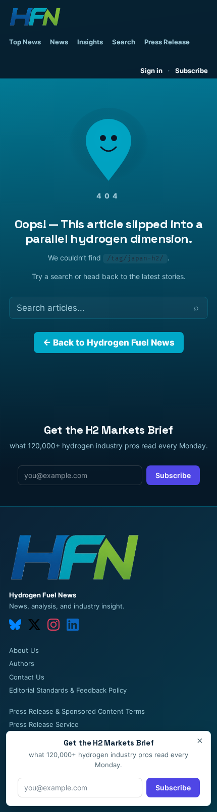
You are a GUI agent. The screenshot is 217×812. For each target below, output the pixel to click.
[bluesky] (15, 625)
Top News (25, 42)
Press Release (167, 42)
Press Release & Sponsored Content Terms (77, 711)
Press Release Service (44, 724)
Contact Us (26, 677)
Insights (90, 42)
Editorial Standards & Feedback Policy (68, 690)
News (59, 42)
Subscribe (191, 70)
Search (123, 42)
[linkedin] (73, 625)
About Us (24, 650)
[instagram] (53, 625)
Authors (21, 663)
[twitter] (34, 625)
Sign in (151, 70)
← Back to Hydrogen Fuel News (109, 342)
